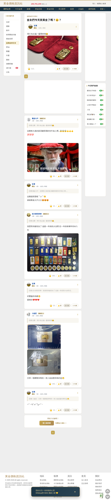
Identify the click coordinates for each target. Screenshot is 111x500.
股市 (7, 30)
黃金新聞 (71, 480)
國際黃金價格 (58, 480)
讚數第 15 (41, 313)
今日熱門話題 (93, 85)
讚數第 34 (45, 214)
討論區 (81, 9)
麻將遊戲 (91, 9)
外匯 (7, 55)
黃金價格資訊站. (15, 476)
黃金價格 (43, 480)
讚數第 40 (42, 118)
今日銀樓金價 (58, 483)
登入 (93, 3)
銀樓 (28, 9)
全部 (7, 22)
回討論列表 (10, 16)
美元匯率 (62, 9)
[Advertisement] (53, 97)
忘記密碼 (84, 483)
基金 (7, 59)
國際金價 (6, 9)
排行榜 (11, 68)
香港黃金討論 (11, 34)
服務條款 (98, 490)
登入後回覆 (47, 423)
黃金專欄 (71, 483)
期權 (7, 51)
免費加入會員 (101, 3)
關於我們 (98, 483)
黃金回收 (38, 9)
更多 (102, 9)
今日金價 (18, 9)
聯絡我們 (98, 487)
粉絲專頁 (98, 480)
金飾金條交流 (11, 43)
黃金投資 (9, 39)
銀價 (72, 9)
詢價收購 (9, 64)
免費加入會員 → (60, 423)
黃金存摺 (50, 9)
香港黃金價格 (45, 483)
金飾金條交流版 (32, 16)
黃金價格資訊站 (12, 3)
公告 (7, 72)
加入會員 (84, 480)
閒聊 (7, 26)
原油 (7, 47)
